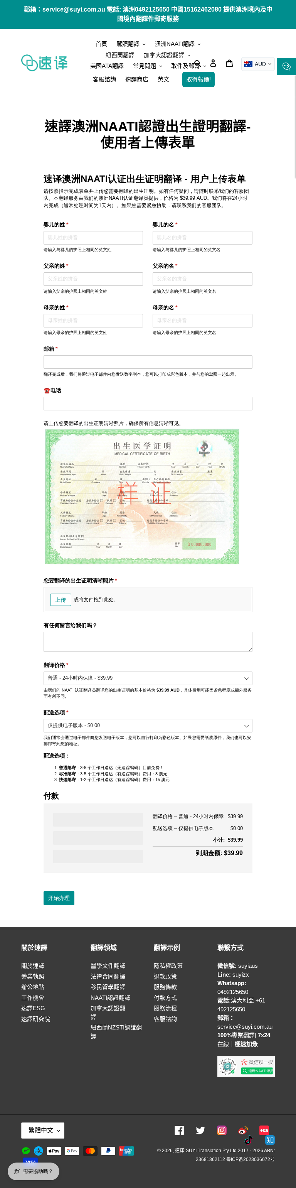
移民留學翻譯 (108, 987)
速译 (179, 1150)
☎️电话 (52, 390)
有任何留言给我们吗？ (71, 625)
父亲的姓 (67, 266)
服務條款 (165, 987)
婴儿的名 (176, 224)
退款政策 (165, 976)
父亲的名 (176, 266)
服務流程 (165, 1008)
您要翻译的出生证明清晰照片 (91, 580)
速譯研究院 (35, 1019)
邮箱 (62, 349)
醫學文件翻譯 (108, 965)
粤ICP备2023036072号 (250, 1159)
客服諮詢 (165, 1019)
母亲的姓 (67, 307)
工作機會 (32, 997)
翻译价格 (67, 665)
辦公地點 (32, 987)
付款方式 (165, 997)
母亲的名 (176, 307)
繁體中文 (41, 1130)
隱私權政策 (168, 965)
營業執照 (32, 976)
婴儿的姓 (67, 224)
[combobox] (148, 678)
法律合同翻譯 (108, 976)
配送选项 (67, 712)
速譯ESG (33, 1008)
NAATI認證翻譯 (110, 997)
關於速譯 (32, 965)
